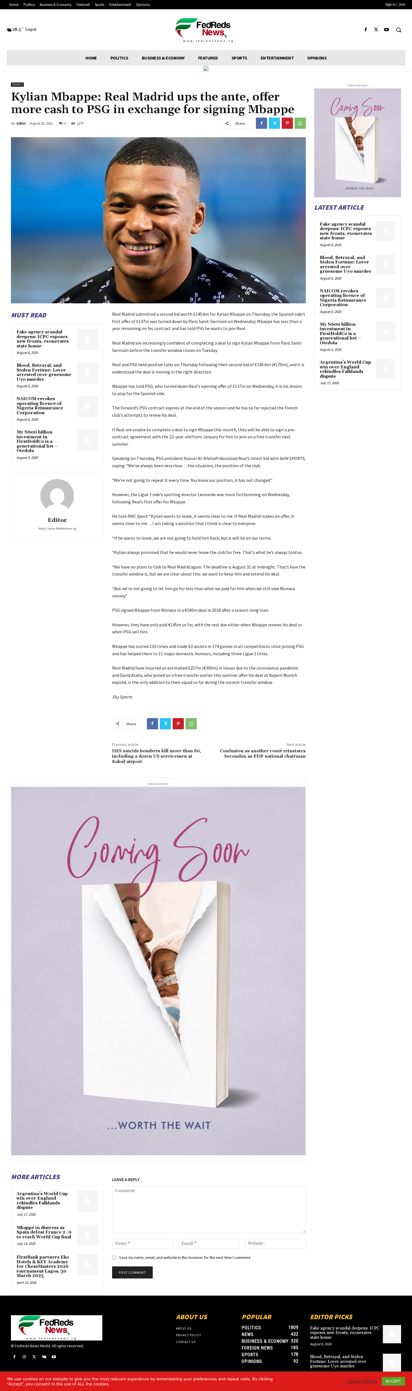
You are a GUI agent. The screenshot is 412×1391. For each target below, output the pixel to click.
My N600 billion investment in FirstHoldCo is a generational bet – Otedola (37, 441)
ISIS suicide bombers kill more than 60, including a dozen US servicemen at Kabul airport (156, 756)
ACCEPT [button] (393, 1381)
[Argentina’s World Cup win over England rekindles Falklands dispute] (87, 1201)
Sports (17, 84)
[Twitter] (376, 30)
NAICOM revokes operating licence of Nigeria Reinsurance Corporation (40, 406)
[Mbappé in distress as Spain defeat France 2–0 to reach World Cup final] (87, 1235)
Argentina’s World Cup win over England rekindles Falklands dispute (42, 1201)
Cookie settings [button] (362, 1381)
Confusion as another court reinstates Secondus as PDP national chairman (263, 753)
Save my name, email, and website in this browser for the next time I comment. (185, 1257)
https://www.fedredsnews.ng (57, 528)
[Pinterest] (287, 123)
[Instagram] (24, 1356)
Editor (21, 123)
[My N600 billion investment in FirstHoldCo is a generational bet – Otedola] (87, 439)
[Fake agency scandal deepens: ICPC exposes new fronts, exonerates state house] (87, 339)
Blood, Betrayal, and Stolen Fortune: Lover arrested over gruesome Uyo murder (44, 372)
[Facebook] (365, 30)
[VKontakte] (44, 1356)
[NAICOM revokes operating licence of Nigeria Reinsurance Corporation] (87, 406)
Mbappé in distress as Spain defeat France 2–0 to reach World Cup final (44, 1232)
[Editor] (57, 496)
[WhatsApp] (300, 123)
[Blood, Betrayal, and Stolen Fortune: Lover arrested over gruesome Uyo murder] (87, 373)
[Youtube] (386, 30)
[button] (398, 29)
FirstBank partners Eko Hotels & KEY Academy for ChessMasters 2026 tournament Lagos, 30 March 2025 (43, 1266)
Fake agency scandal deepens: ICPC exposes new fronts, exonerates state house (43, 339)
